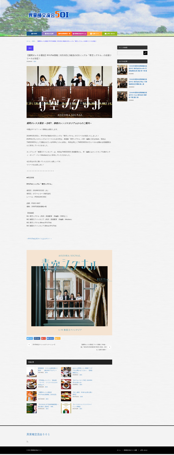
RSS (27, 441)
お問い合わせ (110, 33)
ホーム (119, 450)
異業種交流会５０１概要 (130, 450)
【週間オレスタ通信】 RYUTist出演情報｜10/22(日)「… (47, 395)
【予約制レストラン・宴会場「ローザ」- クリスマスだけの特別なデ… (47, 382)
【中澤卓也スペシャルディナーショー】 (44, 344)
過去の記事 (50, 33)
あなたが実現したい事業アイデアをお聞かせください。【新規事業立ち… (82, 370)
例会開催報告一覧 (65, 33)
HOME (35, 33)
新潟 (33, 41)
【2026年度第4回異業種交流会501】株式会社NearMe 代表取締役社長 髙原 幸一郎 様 (138, 68)
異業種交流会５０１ (38, 434)
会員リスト (95, 33)
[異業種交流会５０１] (51, 14)
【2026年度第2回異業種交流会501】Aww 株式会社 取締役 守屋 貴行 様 (138, 95)
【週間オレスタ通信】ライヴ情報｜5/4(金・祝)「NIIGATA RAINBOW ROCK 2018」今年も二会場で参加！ (94, 347)
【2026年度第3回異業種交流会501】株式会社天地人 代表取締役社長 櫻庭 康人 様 (138, 81)
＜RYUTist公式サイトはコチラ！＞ (39, 239)
